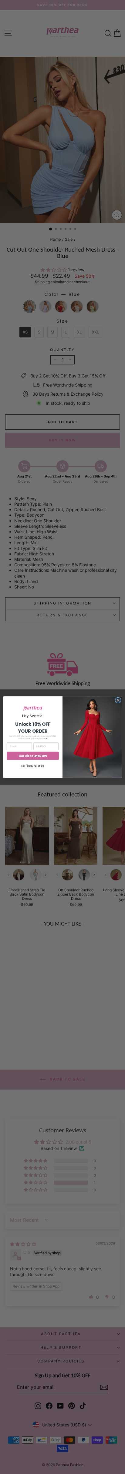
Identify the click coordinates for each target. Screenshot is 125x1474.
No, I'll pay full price (33, 766)
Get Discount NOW (33, 756)
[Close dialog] (118, 700)
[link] (32, 708)
